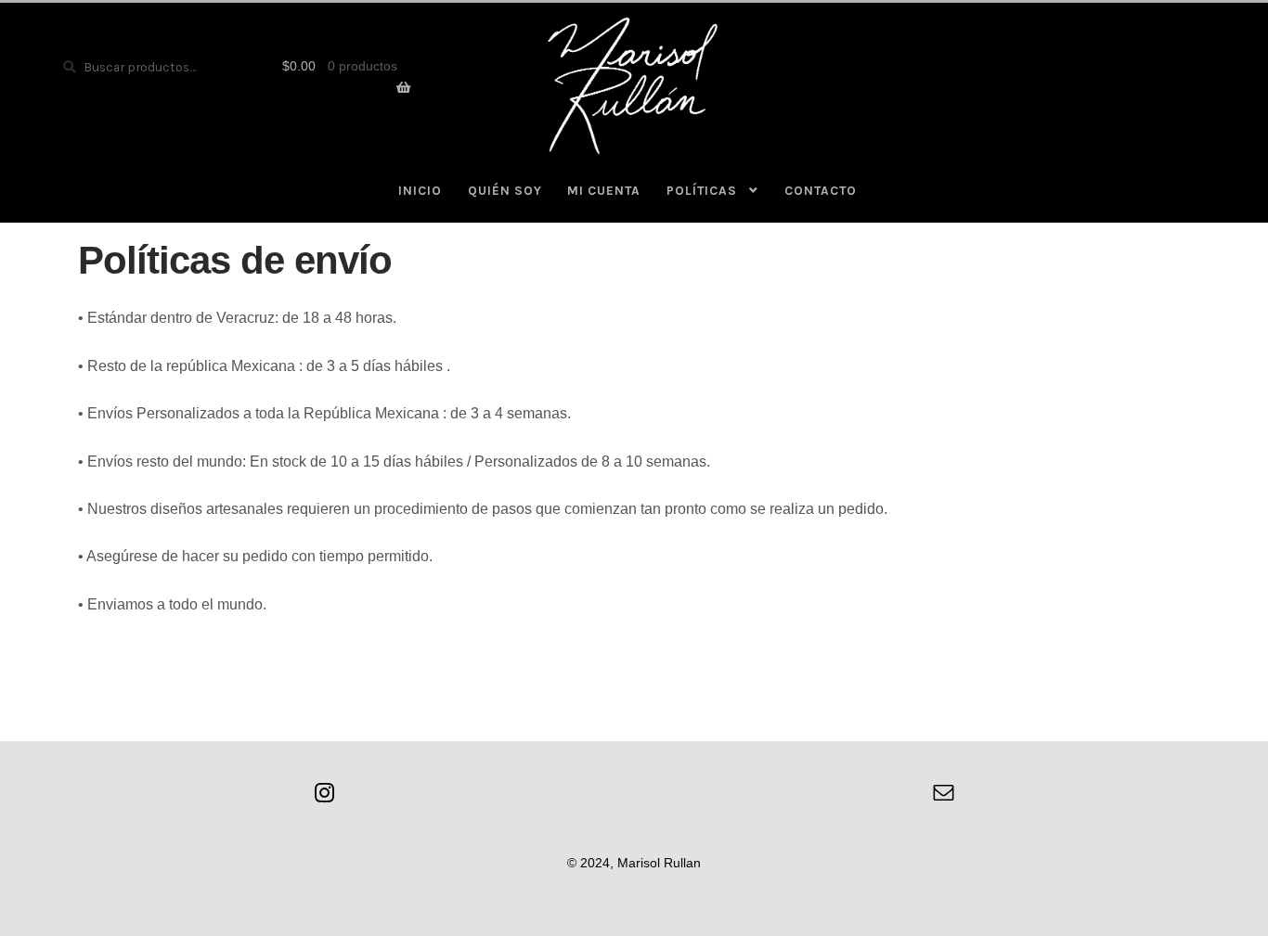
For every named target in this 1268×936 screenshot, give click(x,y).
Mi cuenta (603, 190)
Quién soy (505, 190)
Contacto (820, 190)
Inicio (420, 190)
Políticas (701, 190)
